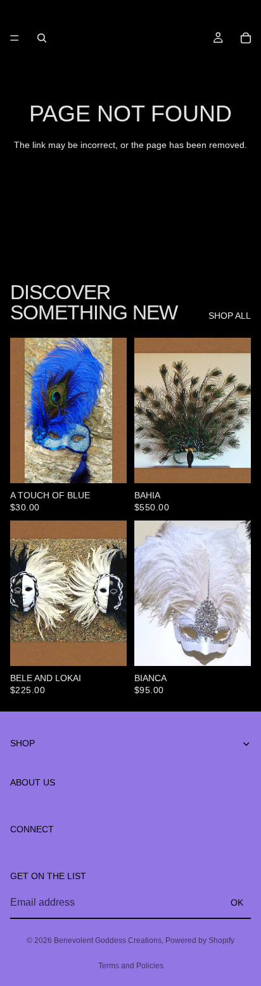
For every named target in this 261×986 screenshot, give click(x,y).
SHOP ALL (229, 316)
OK (237, 902)
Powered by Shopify (199, 940)
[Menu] (14, 37)
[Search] (42, 38)
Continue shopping (131, 190)
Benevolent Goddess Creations (108, 940)
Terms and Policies (130, 965)
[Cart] (246, 38)
